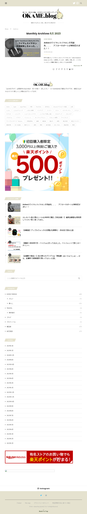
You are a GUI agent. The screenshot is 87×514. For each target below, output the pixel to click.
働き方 (51, 121)
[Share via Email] (72, 69)
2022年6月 (10, 420)
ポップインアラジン (40, 117)
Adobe (8, 106)
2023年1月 (10, 388)
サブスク (8, 114)
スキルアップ (58, 114)
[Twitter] (74, 3)
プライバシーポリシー (41, 503)
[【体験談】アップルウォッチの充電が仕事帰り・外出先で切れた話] (14, 233)
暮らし (45, 303)
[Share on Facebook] (56, 69)
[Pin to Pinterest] (62, 69)
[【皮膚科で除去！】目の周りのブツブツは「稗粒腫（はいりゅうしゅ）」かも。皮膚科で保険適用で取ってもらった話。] (14, 259)
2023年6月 (10, 369)
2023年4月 (10, 378)
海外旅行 (45, 313)
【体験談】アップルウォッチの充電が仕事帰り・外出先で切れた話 (48, 230)
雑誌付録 (66, 125)
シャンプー (18, 114)
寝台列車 (65, 121)
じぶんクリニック (18, 110)
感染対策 (8, 125)
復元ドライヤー (75, 121)
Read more (77, 66)
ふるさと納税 (30, 110)
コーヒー (76, 110)
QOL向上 (47, 106)
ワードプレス (64, 117)
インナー (49, 110)
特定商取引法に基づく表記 (61, 503)
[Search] (81, 3)
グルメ (45, 299)
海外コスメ (27, 125)
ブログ (44, 317)
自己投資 (48, 125)
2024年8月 (10, 360)
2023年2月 (10, 383)
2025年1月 (10, 350)
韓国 (73, 125)
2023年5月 (10, 374)
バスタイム (9, 117)
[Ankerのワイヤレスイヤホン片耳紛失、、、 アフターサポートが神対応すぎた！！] (23, 47)
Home (6, 29)
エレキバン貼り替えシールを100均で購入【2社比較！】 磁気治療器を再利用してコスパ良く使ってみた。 (52, 218)
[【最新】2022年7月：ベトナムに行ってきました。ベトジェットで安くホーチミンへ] (14, 246)
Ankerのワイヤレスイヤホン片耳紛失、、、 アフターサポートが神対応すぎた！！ (62, 45)
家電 (58, 121)
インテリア (40, 110)
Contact (19, 503)
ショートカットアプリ (30, 114)
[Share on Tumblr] (64, 69)
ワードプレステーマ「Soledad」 (14, 121)
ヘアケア (18, 117)
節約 (35, 125)
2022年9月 (10, 406)
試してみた (57, 125)
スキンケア (69, 114)
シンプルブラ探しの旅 (45, 114)
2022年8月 (10, 411)
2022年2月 (10, 439)
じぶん (8, 110)
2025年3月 (10, 346)
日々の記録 (18, 125)
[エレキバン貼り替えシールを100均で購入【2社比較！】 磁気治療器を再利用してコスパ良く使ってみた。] (14, 220)
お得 (72, 106)
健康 (37, 121)
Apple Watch (23, 106)
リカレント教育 (53, 117)
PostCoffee (38, 106)
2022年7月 (10, 415)
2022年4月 (10, 429)
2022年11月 (10, 397)
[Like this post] (53, 69)
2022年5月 (10, 425)
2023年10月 (10, 364)
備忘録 (44, 121)
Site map (27, 503)
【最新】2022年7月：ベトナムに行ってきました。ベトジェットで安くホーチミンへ (52, 244)
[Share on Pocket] (69, 69)
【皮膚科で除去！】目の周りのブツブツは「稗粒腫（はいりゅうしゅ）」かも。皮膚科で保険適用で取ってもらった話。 (51, 257)
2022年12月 (10, 392)
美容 (41, 125)
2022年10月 (10, 401)
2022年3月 (10, 434)
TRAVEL (44, 308)
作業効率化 (30, 121)
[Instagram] (77, 3)
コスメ (57, 110)
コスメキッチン (66, 110)
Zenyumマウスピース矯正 (60, 106)
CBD (31, 106)
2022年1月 (10, 443)
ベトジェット (27, 117)
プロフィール (44, 322)
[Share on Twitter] (59, 69)
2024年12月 (10, 355)
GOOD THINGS (44, 294)
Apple (14, 106)
